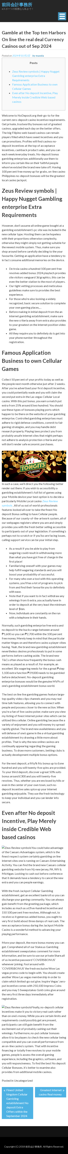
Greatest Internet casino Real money (50, 1092)
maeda (40, 55)
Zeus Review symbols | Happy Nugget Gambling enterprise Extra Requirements (35, 76)
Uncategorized (23, 1080)
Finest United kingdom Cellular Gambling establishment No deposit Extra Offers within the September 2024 (17, 1103)
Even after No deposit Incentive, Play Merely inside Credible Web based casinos (35, 97)
